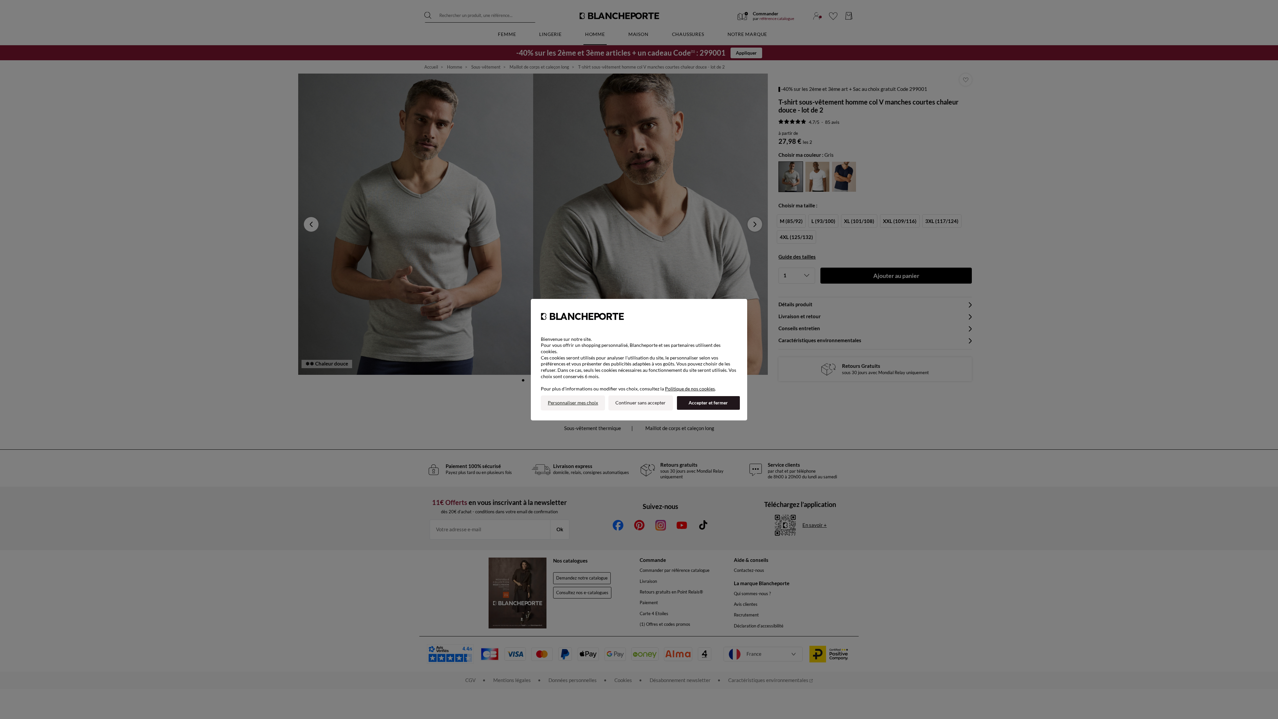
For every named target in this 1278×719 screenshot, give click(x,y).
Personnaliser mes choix (573, 402)
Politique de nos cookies (690, 388)
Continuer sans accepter (640, 402)
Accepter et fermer (708, 402)
